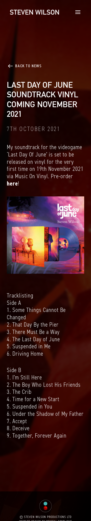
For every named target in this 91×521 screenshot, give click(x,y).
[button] (76, 12)
